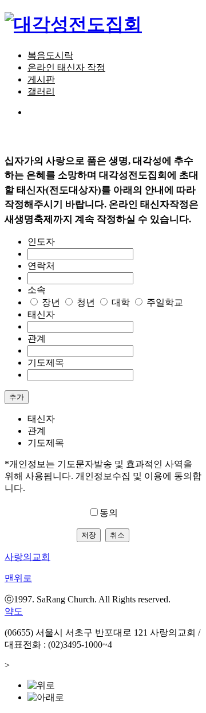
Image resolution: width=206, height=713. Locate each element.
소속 (36, 290)
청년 (86, 302)
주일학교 (164, 302)
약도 (14, 611)
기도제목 (45, 362)
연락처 (41, 266)
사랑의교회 (27, 557)
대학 (121, 302)
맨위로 (18, 578)
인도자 (41, 241)
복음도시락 (50, 55)
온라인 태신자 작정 (66, 67)
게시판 (41, 79)
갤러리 (41, 91)
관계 (36, 338)
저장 (88, 535)
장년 (51, 302)
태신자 (41, 314)
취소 (117, 535)
